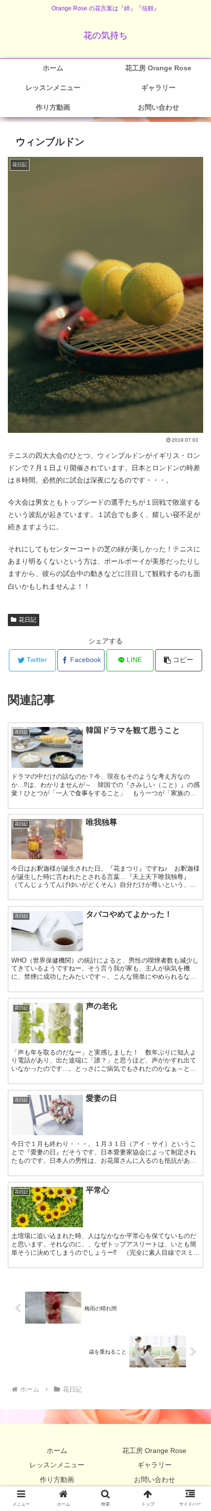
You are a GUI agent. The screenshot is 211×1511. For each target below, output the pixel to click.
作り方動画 (57, 1479)
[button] (178, 660)
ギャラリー (154, 1465)
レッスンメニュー (56, 1465)
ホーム (57, 1450)
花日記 (27, 619)
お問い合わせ (154, 1479)
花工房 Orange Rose (154, 1450)
